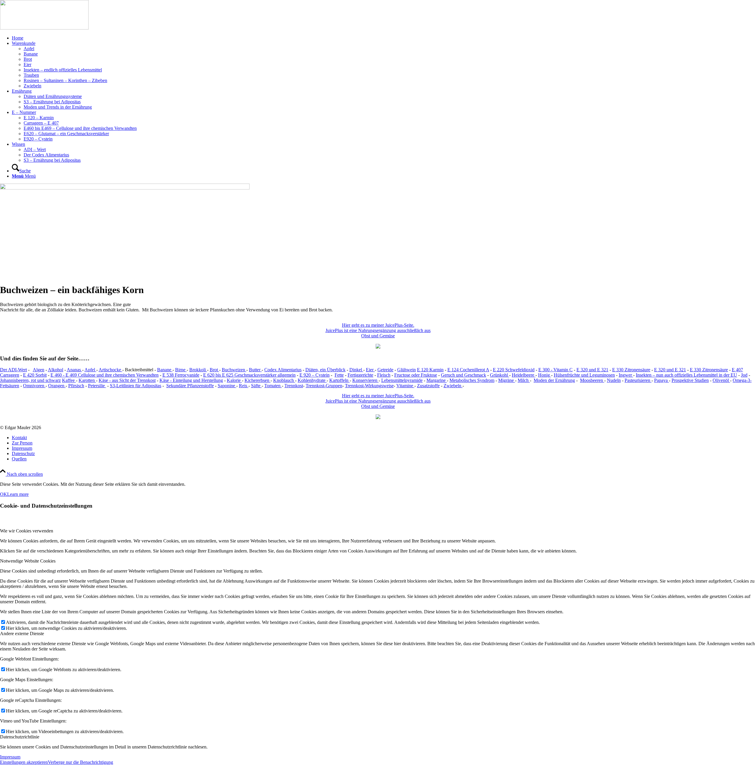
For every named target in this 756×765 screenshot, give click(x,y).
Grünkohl (499, 374)
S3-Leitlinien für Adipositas (135, 385)
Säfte (256, 385)
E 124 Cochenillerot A (468, 369)
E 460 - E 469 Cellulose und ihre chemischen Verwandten (104, 374)
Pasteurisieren (638, 380)
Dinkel (356, 369)
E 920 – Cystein (314, 374)
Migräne (506, 380)
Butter (255, 369)
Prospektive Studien (690, 380)
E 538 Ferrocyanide (180, 374)
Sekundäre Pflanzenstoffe (190, 385)
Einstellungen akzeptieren (24, 762)
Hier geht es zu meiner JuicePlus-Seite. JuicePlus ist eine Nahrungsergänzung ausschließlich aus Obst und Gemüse (378, 330)
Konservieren (365, 380)
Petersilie (97, 385)
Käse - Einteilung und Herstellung (191, 380)
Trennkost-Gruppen (324, 385)
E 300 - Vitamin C (555, 369)
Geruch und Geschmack (463, 374)
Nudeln (614, 380)
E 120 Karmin (430, 369)
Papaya (661, 380)
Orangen (57, 385)
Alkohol (55, 369)
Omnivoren (34, 385)
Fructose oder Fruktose (415, 374)
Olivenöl (721, 380)
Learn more (18, 494)
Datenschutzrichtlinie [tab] (19, 736)
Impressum (10, 756)
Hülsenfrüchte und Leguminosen (584, 374)
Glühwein (406, 369)
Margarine (436, 380)
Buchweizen (234, 369)
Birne (181, 369)
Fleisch (383, 374)
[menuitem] (384, 38)
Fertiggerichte (360, 374)
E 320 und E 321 (592, 369)
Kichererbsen (258, 380)
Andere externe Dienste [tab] (22, 633)
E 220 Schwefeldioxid (514, 369)
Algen (38, 369)
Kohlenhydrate (312, 380)
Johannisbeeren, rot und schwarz (30, 380)
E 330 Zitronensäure (631, 369)
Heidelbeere (523, 374)
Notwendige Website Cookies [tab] (28, 560)
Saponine (227, 385)
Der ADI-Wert (13, 369)
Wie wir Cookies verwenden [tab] (26, 530)
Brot (214, 369)
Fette (339, 374)
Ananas (74, 369)
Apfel (90, 369)
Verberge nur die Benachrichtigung (80, 762)
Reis (243, 385)
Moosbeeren (592, 380)
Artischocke (110, 369)
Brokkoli (198, 369)
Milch (524, 380)
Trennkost (293, 385)
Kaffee (69, 380)
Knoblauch (284, 380)
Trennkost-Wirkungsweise (369, 385)
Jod (744, 374)
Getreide (385, 369)
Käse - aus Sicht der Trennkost (127, 380)
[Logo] (44, 27)
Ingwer (626, 374)
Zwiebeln (453, 385)
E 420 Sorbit (35, 374)
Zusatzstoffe (428, 385)
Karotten (87, 380)
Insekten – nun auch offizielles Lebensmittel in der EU (686, 374)
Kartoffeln (339, 380)
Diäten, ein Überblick (325, 369)
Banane (164, 369)
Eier (370, 369)
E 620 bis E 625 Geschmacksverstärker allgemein (249, 374)
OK (3, 494)
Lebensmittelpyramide (402, 380)
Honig (544, 374)
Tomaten (273, 385)
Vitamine (405, 385)
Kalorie (234, 380)
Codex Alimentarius (283, 369)
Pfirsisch (76, 385)
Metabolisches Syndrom (471, 380)
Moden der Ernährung (554, 380)
